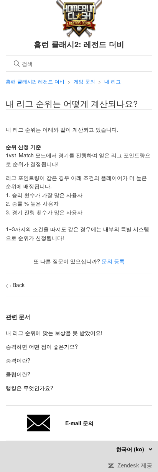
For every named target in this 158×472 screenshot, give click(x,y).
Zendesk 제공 (134, 465)
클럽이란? (18, 374)
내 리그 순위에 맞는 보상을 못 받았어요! (54, 332)
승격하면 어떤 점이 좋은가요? (42, 346)
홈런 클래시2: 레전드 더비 (35, 81)
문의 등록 (113, 261)
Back (18, 285)
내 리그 (112, 81)
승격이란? (18, 360)
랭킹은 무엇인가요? (29, 388)
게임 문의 (84, 81)
